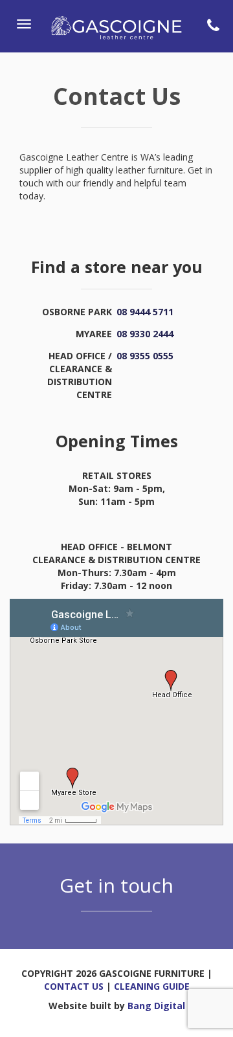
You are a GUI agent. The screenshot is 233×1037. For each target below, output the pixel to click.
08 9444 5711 (144, 312)
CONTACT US (74, 986)
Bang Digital (156, 1005)
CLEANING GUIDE (152, 986)
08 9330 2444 (144, 334)
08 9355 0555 (144, 356)
